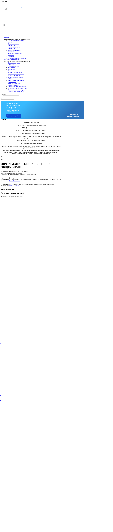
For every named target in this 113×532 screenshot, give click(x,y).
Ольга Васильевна (14, 181)
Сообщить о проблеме (13, 116)
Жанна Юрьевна (14, 185)
